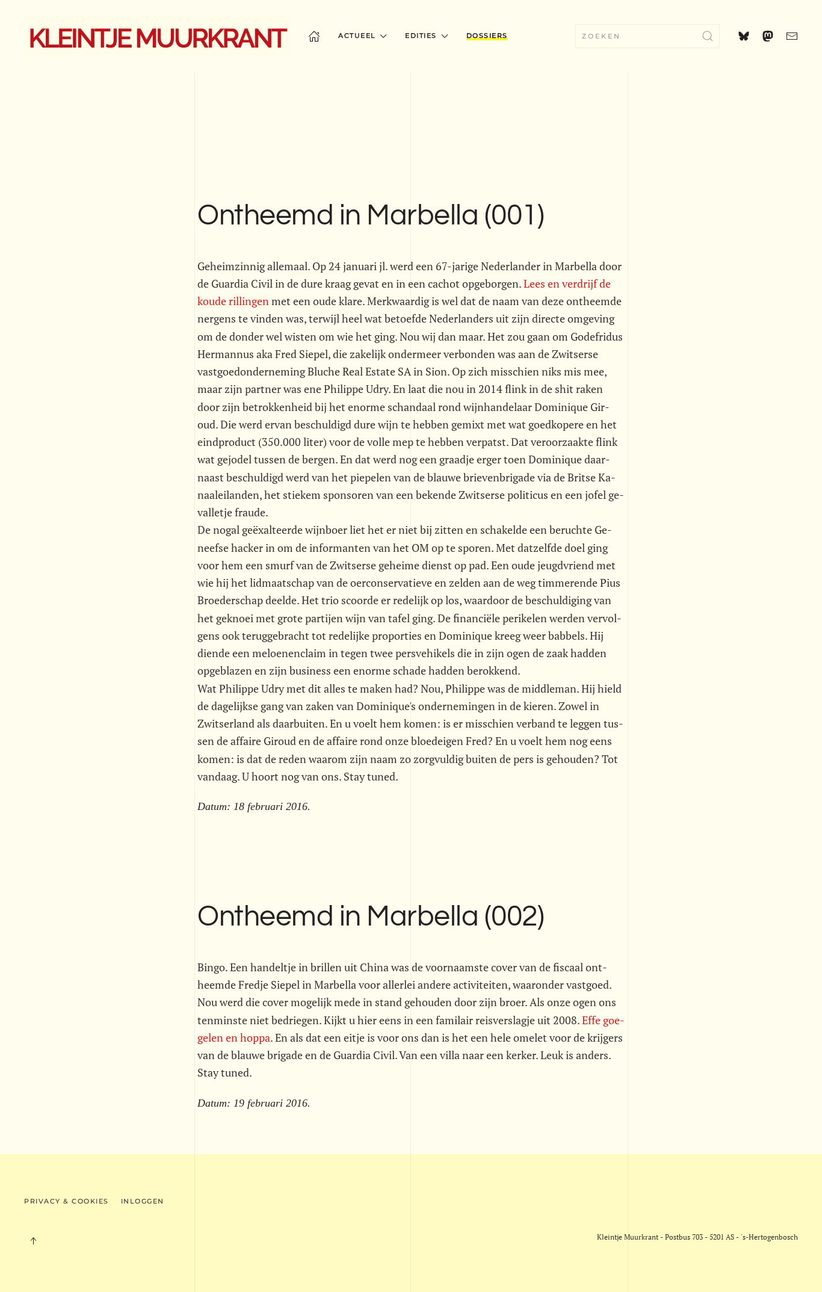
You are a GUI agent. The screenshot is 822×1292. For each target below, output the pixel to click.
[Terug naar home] (157, 36)
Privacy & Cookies (66, 1201)
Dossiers (487, 35)
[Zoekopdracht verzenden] (708, 36)
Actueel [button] (357, 35)
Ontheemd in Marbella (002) (370, 917)
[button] (33, 1241)
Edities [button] (421, 35)
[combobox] (647, 36)
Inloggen (142, 1201)
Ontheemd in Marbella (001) (370, 215)
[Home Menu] (314, 36)
